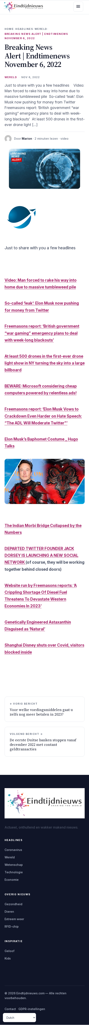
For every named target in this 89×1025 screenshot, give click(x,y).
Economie (12, 879)
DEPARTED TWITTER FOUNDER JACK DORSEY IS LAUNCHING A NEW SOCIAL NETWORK (41, 555)
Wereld (41, 28)
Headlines (24, 28)
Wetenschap (14, 864)
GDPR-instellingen (31, 1009)
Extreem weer (14, 919)
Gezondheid (13, 904)
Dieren (9, 911)
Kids (8, 958)
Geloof (9, 951)
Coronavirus (13, 850)
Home (9, 28)
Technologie (14, 872)
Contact (10, 1009)
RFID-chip (12, 926)
